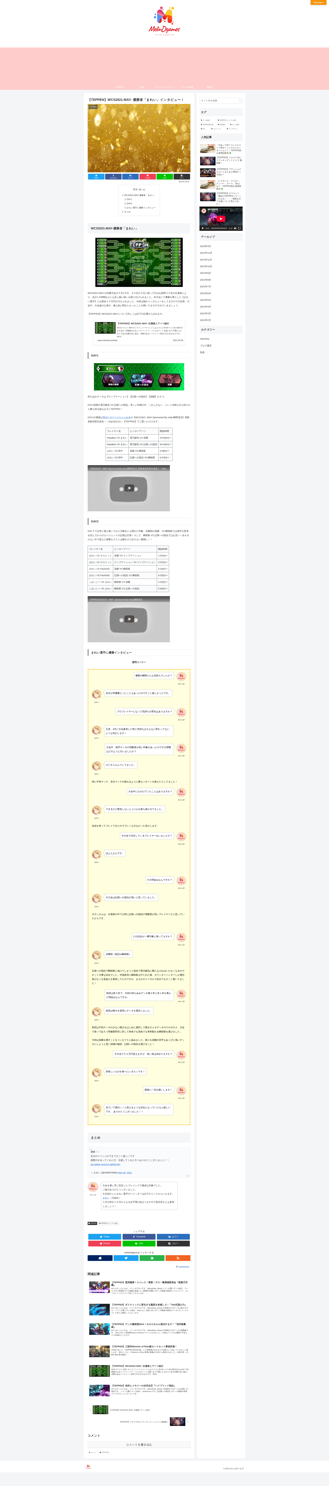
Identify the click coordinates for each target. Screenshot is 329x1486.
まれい (106, 1198)
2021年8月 (205, 280)
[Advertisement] (164, 65)
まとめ (127, 212)
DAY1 (129, 199)
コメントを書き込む (139, 1444)
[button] (240, 100)
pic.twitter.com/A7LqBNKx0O (105, 1164)
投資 (202, 352)
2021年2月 (205, 320)
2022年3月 (205, 246)
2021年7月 (205, 286)
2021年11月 (206, 259)
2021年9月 (205, 273)
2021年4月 (205, 306)
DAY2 (129, 203)
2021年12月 (206, 253)
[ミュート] (235, 228)
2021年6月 (205, 293)
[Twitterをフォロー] (126, 1258)
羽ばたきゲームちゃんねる (117, 417)
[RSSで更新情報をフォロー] (178, 1258)
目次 (135, 189)
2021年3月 (205, 313)
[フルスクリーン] (239, 228)
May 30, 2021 (125, 1172)
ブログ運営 (206, 345)
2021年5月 (205, 300)
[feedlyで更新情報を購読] (152, 1258)
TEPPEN (93, 1223)
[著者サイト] (100, 1258)
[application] (221, 219)
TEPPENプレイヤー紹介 (109, 1223)
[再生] (203, 228)
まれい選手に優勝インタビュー (141, 207)
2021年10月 (206, 266)
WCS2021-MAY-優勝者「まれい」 (140, 195)
